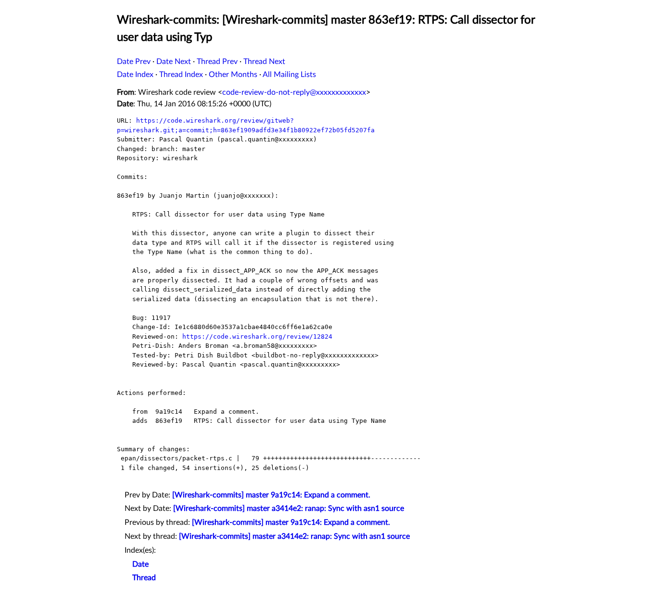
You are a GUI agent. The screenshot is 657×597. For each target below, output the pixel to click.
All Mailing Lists (289, 74)
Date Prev (134, 61)
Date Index (135, 74)
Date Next (173, 61)
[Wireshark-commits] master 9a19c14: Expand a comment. (271, 495)
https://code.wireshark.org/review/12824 (257, 336)
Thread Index (181, 74)
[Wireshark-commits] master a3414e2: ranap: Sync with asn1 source (288, 508)
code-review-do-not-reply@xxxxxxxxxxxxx (294, 92)
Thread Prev (217, 61)
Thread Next (264, 61)
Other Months (233, 74)
